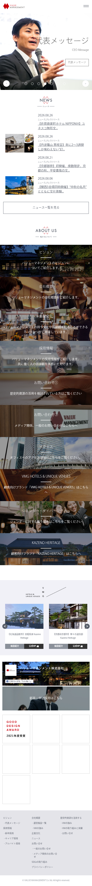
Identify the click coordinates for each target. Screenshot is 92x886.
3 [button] (39, 84)
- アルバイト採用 (12, 844)
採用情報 (7, 828)
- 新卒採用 (9, 834)
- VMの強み (38, 828)
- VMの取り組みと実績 (72, 828)
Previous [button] (6, 83)
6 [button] (59, 84)
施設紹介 (14, 646)
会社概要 (36, 818)
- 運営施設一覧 (39, 823)
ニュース (36, 839)
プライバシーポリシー (42, 867)
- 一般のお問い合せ (42, 849)
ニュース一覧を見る (46, 207)
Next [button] (85, 83)
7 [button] (65, 84)
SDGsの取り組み (39, 862)
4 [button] (46, 84)
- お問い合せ (67, 834)
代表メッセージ (77, 62)
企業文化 (36, 834)
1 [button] (27, 84)
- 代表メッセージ (12, 823)
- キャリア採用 (11, 839)
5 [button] (52, 84)
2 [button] (33, 84)
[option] (46, 51)
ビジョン (7, 818)
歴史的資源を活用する (71, 818)
